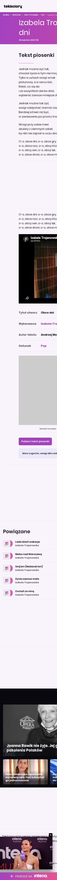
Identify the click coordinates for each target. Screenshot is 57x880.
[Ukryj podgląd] (50, 835)
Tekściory (16, 15)
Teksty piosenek (31, 15)
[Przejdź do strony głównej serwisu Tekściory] (13, 6)
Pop (43, 15)
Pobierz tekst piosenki (35, 441)
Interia (6, 15)
